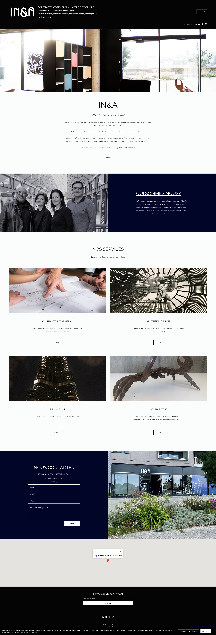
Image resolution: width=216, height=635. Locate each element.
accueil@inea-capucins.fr (54, 478)
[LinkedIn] (196, 24)
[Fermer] (213, 631)
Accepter (205, 631)
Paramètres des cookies (188, 631)
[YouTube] (199, 24)
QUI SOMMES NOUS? (158, 193)
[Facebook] (202, 24)
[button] (108, 157)
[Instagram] (206, 24)
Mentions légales (108, 627)
